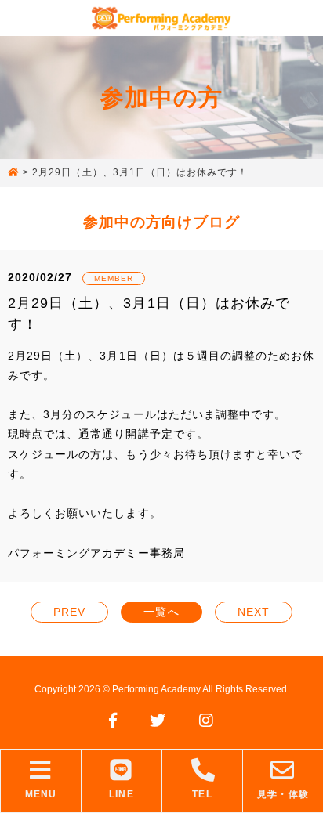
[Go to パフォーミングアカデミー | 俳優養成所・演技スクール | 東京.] (14, 173)
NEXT (254, 611)
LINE (121, 794)
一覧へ (161, 611)
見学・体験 (282, 794)
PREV (69, 611)
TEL (202, 794)
